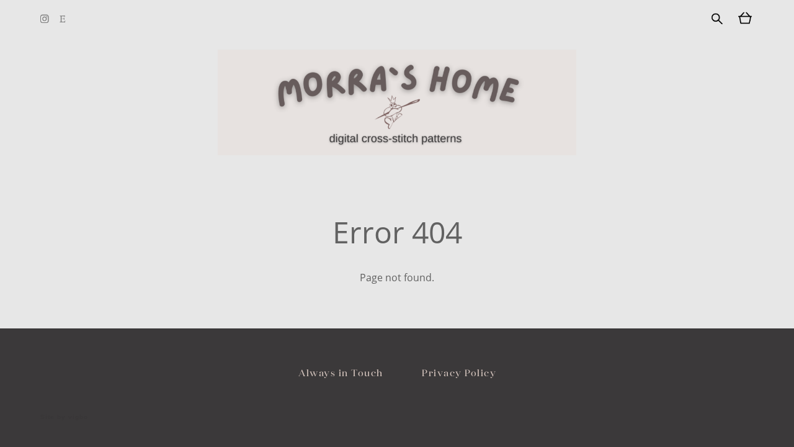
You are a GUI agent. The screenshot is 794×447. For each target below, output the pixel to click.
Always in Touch (340, 373)
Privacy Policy (459, 373)
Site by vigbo (64, 417)
